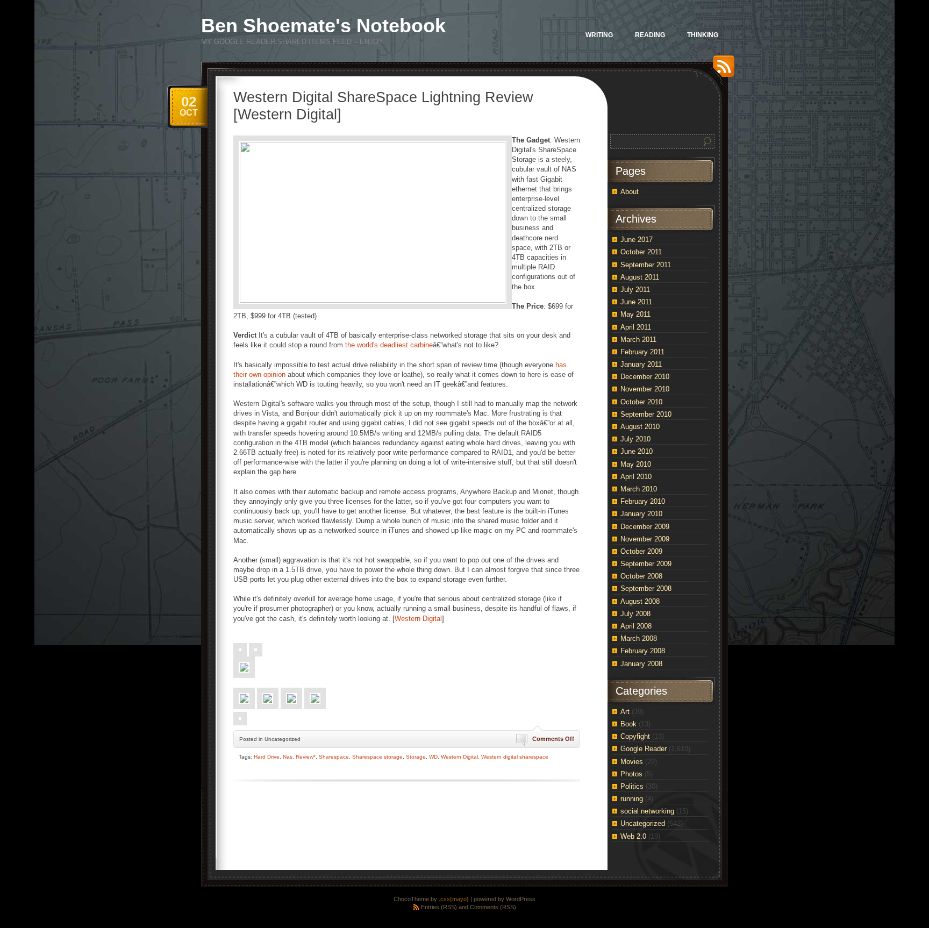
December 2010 (644, 377)
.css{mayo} (454, 899)
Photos (631, 774)
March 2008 (638, 638)
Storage (416, 757)
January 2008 (641, 664)
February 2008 (642, 651)
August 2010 (640, 427)
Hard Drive (267, 757)
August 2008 (640, 601)
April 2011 (635, 327)
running (631, 799)
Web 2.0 (633, 836)
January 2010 (641, 514)
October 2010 (641, 402)
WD (433, 757)
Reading (650, 35)
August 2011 (639, 277)
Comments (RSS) (493, 907)
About (629, 192)
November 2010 (644, 389)
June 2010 (636, 451)
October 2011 (641, 252)
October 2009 (641, 551)
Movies (631, 762)
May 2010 (635, 464)
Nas (287, 757)
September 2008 (645, 588)
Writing (599, 35)
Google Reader (643, 749)
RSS (721, 70)
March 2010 (638, 489)
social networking (647, 811)
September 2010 (645, 414)
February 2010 (642, 501)
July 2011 (635, 289)
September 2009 (645, 564)
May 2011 (635, 314)
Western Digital (418, 619)
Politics (632, 786)
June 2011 (636, 302)
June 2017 (636, 239)
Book (628, 724)
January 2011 (641, 364)
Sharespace (334, 757)
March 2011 (638, 339)
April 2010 (636, 477)
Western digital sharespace (514, 757)
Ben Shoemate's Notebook (323, 26)
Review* (306, 757)
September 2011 (645, 265)
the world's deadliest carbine (389, 345)
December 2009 (644, 527)
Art (625, 712)
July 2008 (635, 614)
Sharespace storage (377, 757)
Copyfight (635, 736)
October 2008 (641, 576)
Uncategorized (642, 823)
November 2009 (644, 539)
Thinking (702, 35)
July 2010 (635, 439)
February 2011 (642, 352)
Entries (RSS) (439, 907)
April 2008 (636, 626)
